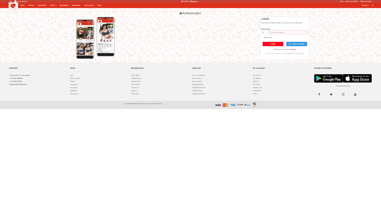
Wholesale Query (197, 84)
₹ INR (341, 1)
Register (293, 49)
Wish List (256, 81)
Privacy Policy (197, 78)
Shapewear (42, 5)
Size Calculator (197, 81)
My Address (257, 78)
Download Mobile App (343, 86)
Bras (22, 5)
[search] (372, 5)
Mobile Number (266, 29)
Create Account (365, 1)
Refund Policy (135, 81)
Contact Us (135, 87)
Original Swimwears (198, 94)
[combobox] (265, 32)
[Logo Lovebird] (13, 5)
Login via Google (298, 44)
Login (273, 44)
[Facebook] (319, 95)
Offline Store (135, 94)
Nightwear (76, 5)
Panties (31, 5)
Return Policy (135, 84)
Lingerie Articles (197, 90)
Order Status (135, 75)
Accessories (89, 5)
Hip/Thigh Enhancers (199, 87)
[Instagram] (344, 95)
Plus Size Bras (75, 78)
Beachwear (64, 5)
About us (134, 90)
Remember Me (267, 37)
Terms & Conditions (198, 75)
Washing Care (257, 87)
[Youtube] (356, 95)
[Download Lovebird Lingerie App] (357, 78)
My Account (257, 75)
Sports (53, 5)
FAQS (255, 94)
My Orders (256, 84)
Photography (257, 90)
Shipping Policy (136, 78)
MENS (100, 5)
